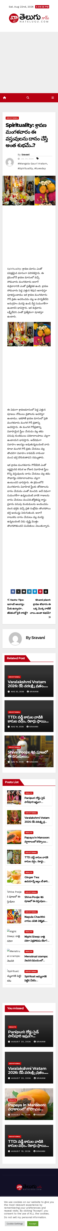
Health (28, 793)
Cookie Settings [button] (15, 1223)
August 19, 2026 (21, 1115)
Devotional (12, 118)
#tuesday (40, 168)
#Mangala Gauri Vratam (32, 163)
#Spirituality (25, 168)
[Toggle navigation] (53, 97)
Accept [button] (32, 1223)
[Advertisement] (29, 62)
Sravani (25, 154)
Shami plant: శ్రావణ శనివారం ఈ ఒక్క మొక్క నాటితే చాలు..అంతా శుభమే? (40, 606)
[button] (28, 97)
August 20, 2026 (21, 1042)
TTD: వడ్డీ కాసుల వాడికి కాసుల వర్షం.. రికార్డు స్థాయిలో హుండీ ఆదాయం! (28, 721)
